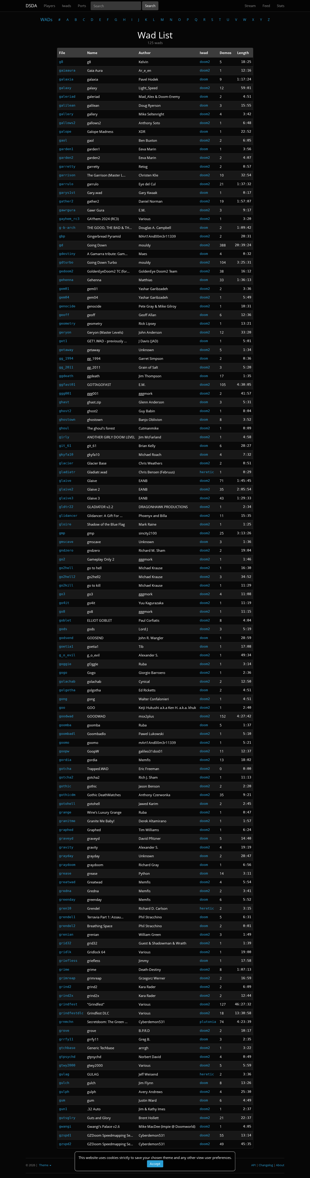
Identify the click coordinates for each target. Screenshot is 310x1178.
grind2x (66, 996)
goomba (65, 725)
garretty (67, 166)
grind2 (65, 987)
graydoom (67, 865)
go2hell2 (67, 577)
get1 (63, 341)
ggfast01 (67, 385)
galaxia (66, 79)
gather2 (66, 201)
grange (65, 812)
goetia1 (66, 646)
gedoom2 (66, 271)
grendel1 (67, 917)
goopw (64, 751)
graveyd (66, 838)
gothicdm (67, 795)
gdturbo (66, 262)
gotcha (65, 769)
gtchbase (67, 1048)
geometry (67, 323)
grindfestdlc (71, 1013)
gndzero (66, 550)
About (280, 1165)
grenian (66, 934)
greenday (67, 899)
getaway (66, 350)
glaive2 (66, 489)
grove (64, 1031)
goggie (65, 664)
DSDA (31, 6)
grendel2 (67, 926)
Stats (280, 5)
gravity (66, 847)
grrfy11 (66, 1039)
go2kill (66, 585)
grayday (66, 856)
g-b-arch (67, 228)
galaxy (65, 88)
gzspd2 (65, 1144)
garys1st (67, 193)
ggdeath (66, 376)
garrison (67, 175)
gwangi (65, 1126)
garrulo (66, 184)
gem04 (64, 297)
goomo (64, 743)
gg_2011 (66, 367)
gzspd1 (65, 1135)
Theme (44, 1165)
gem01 (64, 289)
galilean (67, 105)
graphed (66, 830)
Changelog (266, 1165)
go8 (62, 611)
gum (62, 1100)
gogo (63, 673)
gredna (65, 891)
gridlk (65, 952)
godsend (66, 638)
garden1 (66, 149)
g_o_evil (67, 655)
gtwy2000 (67, 1065)
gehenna (66, 280)
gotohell (67, 804)
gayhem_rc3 (69, 219)
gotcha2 (66, 777)
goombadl (67, 734)
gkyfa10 (66, 454)
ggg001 (65, 393)
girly (64, 437)
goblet (65, 620)
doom (204, 79)
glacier (66, 463)
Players (49, 5)
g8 (61, 62)
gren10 (65, 908)
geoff (64, 315)
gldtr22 (66, 507)
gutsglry (67, 1118)
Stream (250, 5)
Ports (82, 5)
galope (65, 131)
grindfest (68, 1004)
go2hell (66, 568)
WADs (46, 19)
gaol (63, 140)
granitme (67, 821)
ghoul (64, 428)
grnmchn (66, 1022)
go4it (64, 603)
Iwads (66, 5)
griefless (68, 961)
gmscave (66, 542)
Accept (155, 1163)
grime (64, 969)
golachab (67, 681)
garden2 (66, 158)
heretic (207, 472)
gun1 (63, 1109)
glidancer (68, 516)
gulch (64, 1083)
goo (62, 708)
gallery (66, 114)
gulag (64, 1074)
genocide (67, 306)
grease (65, 873)
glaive (65, 481)
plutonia (208, 1022)
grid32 (65, 943)
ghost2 (65, 411)
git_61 (65, 446)
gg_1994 (66, 358)
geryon (65, 332)
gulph (64, 1092)
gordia (65, 760)
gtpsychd (67, 1057)
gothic (65, 786)
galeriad (67, 96)
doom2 (205, 62)
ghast (64, 402)
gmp (62, 533)
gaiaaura (67, 70)
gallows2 (67, 123)
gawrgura (67, 210)
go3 (62, 594)
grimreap (67, 978)
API (253, 1165)
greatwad (67, 882)
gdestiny (67, 254)
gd (61, 245)
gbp (62, 236)
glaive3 (66, 498)
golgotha (67, 690)
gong (63, 699)
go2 (62, 559)
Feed (266, 5)
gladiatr (67, 472)
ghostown (67, 420)
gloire (65, 524)
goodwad (66, 716)
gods (63, 629)
